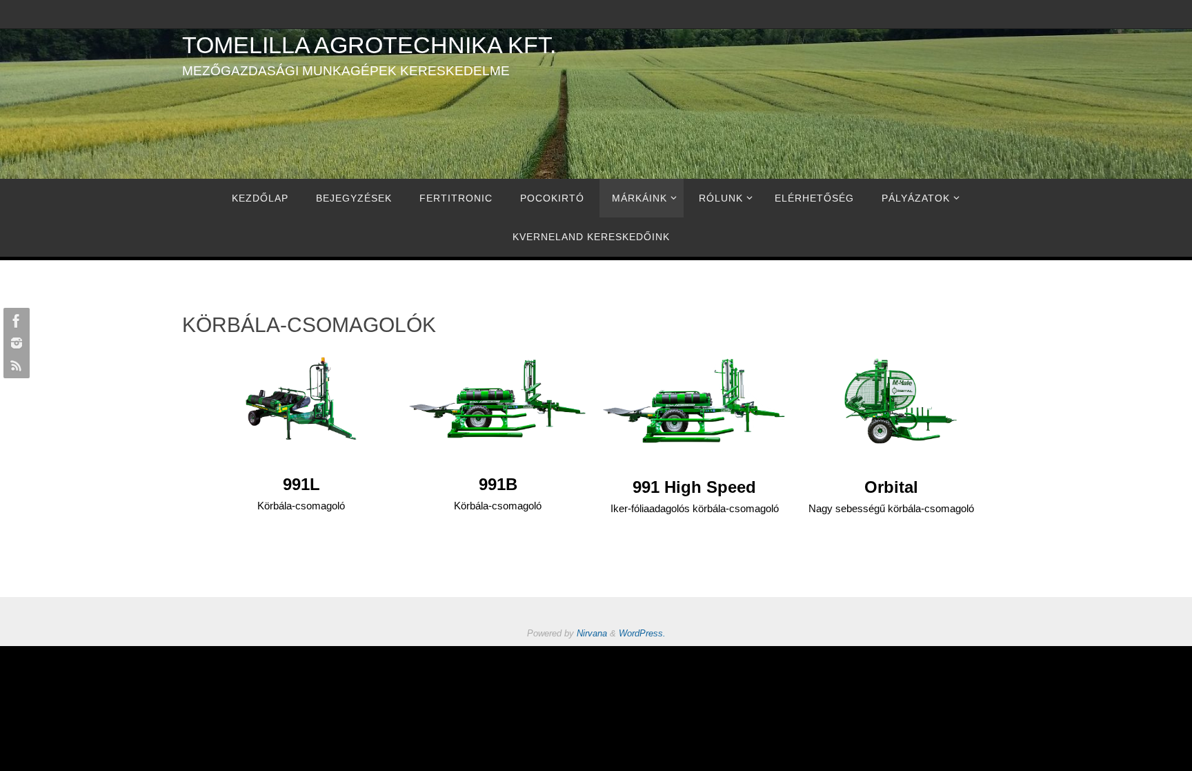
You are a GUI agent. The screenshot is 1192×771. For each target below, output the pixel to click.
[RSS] (14, 365)
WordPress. (642, 633)
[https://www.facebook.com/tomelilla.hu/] (14, 321)
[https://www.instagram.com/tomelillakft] (14, 343)
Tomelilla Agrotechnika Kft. (369, 45)
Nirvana (592, 633)
